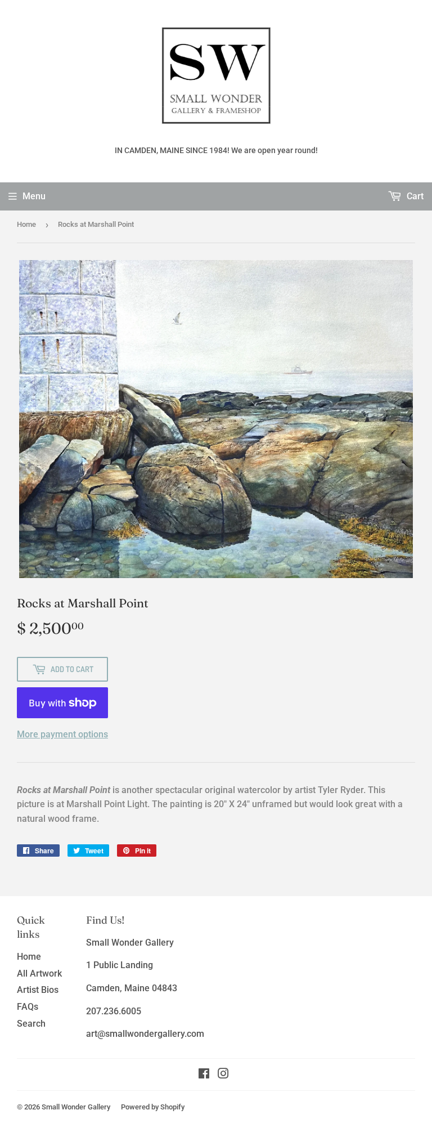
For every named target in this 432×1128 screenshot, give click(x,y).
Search (31, 1023)
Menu (34, 196)
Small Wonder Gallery (76, 1107)
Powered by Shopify (152, 1107)
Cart (414, 196)
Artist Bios (37, 989)
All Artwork (39, 973)
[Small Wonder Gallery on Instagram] (223, 1074)
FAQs (27, 1006)
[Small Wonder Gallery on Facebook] (204, 1074)
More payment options (62, 734)
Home (26, 224)
